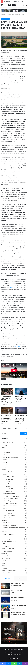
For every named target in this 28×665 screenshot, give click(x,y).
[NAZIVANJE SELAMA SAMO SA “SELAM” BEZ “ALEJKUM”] (5, 615)
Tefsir (6, 536)
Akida (4, 560)
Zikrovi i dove (9, 491)
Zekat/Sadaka (10, 489)
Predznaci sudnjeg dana (11, 457)
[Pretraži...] (26, 5)
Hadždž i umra (10, 476)
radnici (11, 287)
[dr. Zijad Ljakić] (12, 5)
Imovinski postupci (9, 493)
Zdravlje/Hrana (8, 518)
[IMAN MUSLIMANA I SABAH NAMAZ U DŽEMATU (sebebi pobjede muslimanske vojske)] (7, 391)
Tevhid (6, 464)
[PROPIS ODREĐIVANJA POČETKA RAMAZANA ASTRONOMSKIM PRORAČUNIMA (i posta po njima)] (21, 410)
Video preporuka (7, 551)
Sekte (6, 459)
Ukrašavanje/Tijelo (9, 515)
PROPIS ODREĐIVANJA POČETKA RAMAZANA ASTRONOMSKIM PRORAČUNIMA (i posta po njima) (21, 418)
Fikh (4, 565)
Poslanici (6, 455)
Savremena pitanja (6, 19)
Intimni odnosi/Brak (11, 503)
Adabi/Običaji (8, 472)
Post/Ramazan (10, 484)
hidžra (8, 379)
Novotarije (7, 452)
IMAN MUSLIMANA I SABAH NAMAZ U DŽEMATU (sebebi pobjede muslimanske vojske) (7, 400)
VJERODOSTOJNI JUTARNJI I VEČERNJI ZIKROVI (18, 584)
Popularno (8, 578)
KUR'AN (5, 531)
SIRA (4, 543)
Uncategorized (5, 556)
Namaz (8, 481)
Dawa (4, 563)
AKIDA (5, 447)
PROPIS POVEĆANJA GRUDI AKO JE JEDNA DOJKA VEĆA (20, 398)
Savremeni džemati (8, 573)
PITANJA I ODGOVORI (12, 14)
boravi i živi (17, 346)
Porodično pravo (9, 501)
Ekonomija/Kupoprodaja (12, 496)
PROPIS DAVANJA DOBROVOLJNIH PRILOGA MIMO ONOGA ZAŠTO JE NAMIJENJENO (6, 418)
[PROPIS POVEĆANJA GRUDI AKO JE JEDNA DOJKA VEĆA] (21, 391)
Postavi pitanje (17, 654)
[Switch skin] (23, 5)
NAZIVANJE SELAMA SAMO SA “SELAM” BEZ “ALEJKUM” (18, 613)
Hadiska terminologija (10, 525)
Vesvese (6, 467)
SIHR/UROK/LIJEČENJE (9, 541)
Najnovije (20, 578)
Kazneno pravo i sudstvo (11, 498)
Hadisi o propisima (9, 523)
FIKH (4, 469)
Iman (5, 450)
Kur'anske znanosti (9, 534)
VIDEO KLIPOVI (6, 558)
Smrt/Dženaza (8, 513)
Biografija (12, 652)
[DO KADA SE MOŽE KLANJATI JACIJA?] (5, 600)
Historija (5, 568)
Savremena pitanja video (9, 570)
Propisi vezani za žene (10, 506)
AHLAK (5, 445)
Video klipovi (10, 654)
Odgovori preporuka (8, 548)
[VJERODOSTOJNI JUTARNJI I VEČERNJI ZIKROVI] (5, 586)
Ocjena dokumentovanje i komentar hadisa (16, 527)
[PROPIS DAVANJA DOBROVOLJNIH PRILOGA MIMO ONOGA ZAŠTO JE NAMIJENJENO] (7, 410)
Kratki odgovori (10, 510)
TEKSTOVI (4, 553)
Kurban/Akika (9, 479)
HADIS (5, 520)
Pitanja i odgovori (19, 652)
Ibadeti (6, 474)
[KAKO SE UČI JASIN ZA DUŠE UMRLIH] (5, 608)
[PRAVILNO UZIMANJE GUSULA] (5, 592)
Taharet (8, 486)
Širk (5, 462)
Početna (4, 14)
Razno (6, 508)
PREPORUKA (5, 546)
